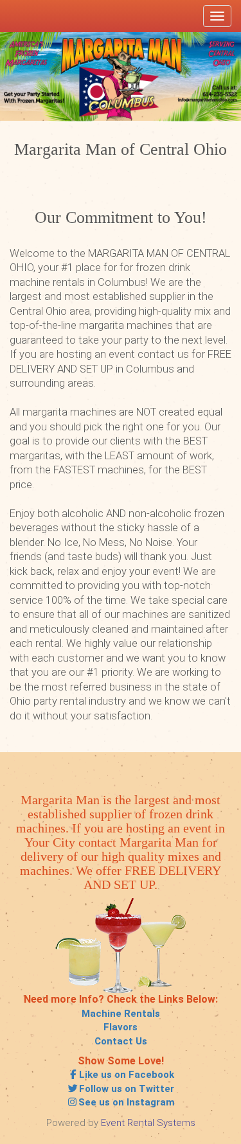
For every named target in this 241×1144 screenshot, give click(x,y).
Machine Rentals (121, 1013)
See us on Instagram (126, 1102)
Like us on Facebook (126, 1074)
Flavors (120, 1027)
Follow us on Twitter (126, 1089)
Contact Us (120, 1041)
